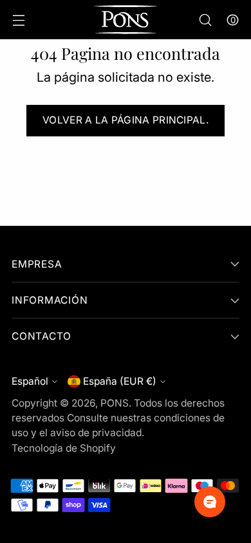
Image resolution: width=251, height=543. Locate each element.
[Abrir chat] (209, 501)
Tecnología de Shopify (64, 448)
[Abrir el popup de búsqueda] (205, 19)
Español (30, 381)
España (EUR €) (119, 381)
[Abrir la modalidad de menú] (18, 19)
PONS (114, 403)
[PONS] (125, 19)
